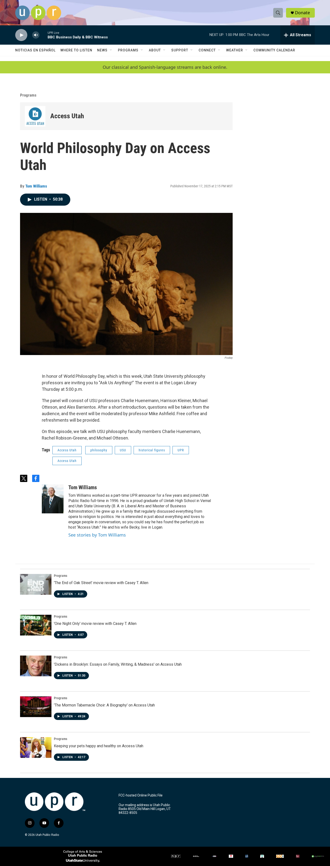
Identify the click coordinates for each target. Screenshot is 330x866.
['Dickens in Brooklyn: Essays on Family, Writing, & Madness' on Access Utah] (35, 666)
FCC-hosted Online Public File (141, 795)
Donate (302, 12)
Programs (128, 50)
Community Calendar (274, 50)
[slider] (43, 34)
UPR (181, 450)
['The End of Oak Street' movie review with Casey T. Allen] (35, 584)
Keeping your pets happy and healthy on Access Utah (98, 746)
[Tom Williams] (53, 498)
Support (179, 50)
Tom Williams (36, 186)
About (155, 50)
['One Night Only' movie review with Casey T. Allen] (35, 625)
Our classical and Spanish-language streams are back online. (165, 67)
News (102, 50)
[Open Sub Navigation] (111, 50)
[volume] (36, 35)
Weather (234, 50)
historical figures (152, 450)
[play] (21, 35)
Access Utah (67, 116)
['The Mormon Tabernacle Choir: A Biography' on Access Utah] (35, 706)
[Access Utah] (35, 116)
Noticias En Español (35, 50)
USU (123, 450)
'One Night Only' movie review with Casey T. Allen (95, 623)
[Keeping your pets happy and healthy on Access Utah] (35, 747)
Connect (207, 50)
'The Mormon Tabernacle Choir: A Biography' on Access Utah (104, 705)
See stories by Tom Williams (97, 535)
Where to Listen (76, 50)
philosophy (98, 450)
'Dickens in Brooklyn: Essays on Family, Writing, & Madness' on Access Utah (118, 664)
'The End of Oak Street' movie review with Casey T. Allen (101, 582)
